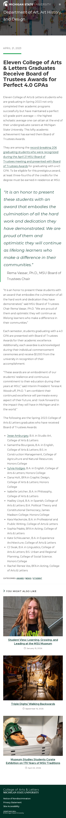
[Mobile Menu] (59, 4)
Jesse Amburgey (17, 435)
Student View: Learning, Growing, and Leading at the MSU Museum (33, 641)
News (28, 578)
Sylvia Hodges (16, 468)
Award (20, 578)
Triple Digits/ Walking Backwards (33, 704)
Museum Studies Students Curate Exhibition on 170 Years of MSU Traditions (33, 761)
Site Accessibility (11, 806)
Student (37, 578)
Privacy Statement (12, 802)
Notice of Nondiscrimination (17, 798)
